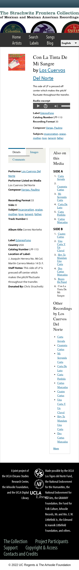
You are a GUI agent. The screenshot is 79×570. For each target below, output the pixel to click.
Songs (50, 37)
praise (62, 133)
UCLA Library (39, 495)
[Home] (39, 15)
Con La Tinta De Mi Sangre (62, 290)
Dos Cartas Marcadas (62, 271)
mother (37, 138)
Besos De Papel (62, 280)
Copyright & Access (42, 547)
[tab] (17, 152)
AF (39, 484)
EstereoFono (47, 113)
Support (11, 547)
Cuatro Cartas (61, 235)
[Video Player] (51, 106)
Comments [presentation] (19, 159)
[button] (38, 106)
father (60, 138)
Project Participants (51, 541)
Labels (34, 43)
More (56, 448)
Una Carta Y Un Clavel (61, 245)
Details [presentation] (17, 152)
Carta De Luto (62, 205)
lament (52, 138)
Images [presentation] (34, 152)
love (44, 138)
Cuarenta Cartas (62, 188)
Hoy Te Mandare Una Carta (62, 259)
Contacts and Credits (21, 553)
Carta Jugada (61, 177)
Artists (17, 43)
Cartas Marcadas (62, 220)
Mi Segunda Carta (62, 197)
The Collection (15, 541)
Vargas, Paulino (54, 127)
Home (16, 37)
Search (33, 37)
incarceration (51, 133)
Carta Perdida (61, 213)
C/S (39, 473)
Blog (50, 43)
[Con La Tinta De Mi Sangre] (16, 69)
